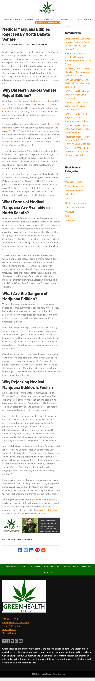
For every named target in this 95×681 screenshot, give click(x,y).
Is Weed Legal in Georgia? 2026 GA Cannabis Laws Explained (77, 83)
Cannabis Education (75, 207)
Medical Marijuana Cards (15, 566)
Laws (67, 198)
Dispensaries (35, 566)
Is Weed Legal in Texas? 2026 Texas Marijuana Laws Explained (76, 106)
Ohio (67, 216)
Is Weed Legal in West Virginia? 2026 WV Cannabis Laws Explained (77, 117)
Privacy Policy (9, 629)
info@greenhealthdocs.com (15, 622)
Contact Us (47, 572)
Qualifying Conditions (76, 202)
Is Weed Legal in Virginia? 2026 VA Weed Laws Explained (77, 94)
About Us (86, 566)
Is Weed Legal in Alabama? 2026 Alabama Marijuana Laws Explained (78, 129)
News (33, 44)
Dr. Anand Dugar (23, 44)
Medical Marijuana (74, 181)
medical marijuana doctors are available (31, 100)
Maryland (70, 220)
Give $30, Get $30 (51, 566)
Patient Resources (74, 186)
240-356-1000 (10, 619)
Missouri (69, 211)
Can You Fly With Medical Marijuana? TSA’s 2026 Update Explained (78, 151)
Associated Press (25, 453)
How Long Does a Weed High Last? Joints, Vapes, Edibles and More (77, 72)
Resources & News (70, 566)
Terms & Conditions (12, 626)
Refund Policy (9, 633)
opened (6, 107)
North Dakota (41, 44)
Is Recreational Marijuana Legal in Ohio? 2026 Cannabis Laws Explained (77, 140)
